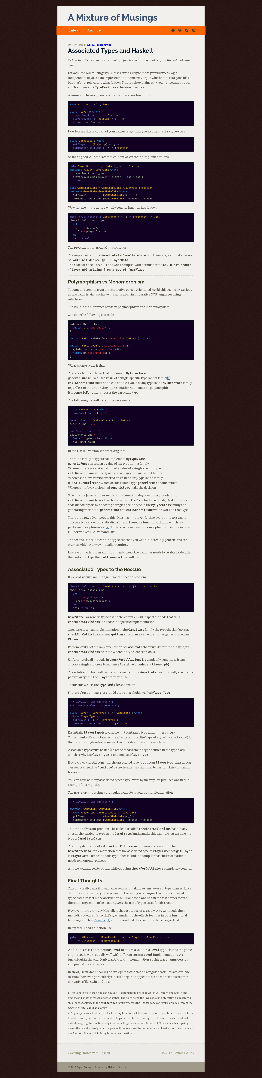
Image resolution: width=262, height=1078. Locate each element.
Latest (74, 30)
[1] (168, 378)
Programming (103, 44)
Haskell (90, 44)
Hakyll (111, 1067)
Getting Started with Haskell (90, 1053)
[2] (107, 527)
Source (122, 1067)
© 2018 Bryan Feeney (79, 1067)
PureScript (101, 920)
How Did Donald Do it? (176, 1053)
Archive (94, 30)
